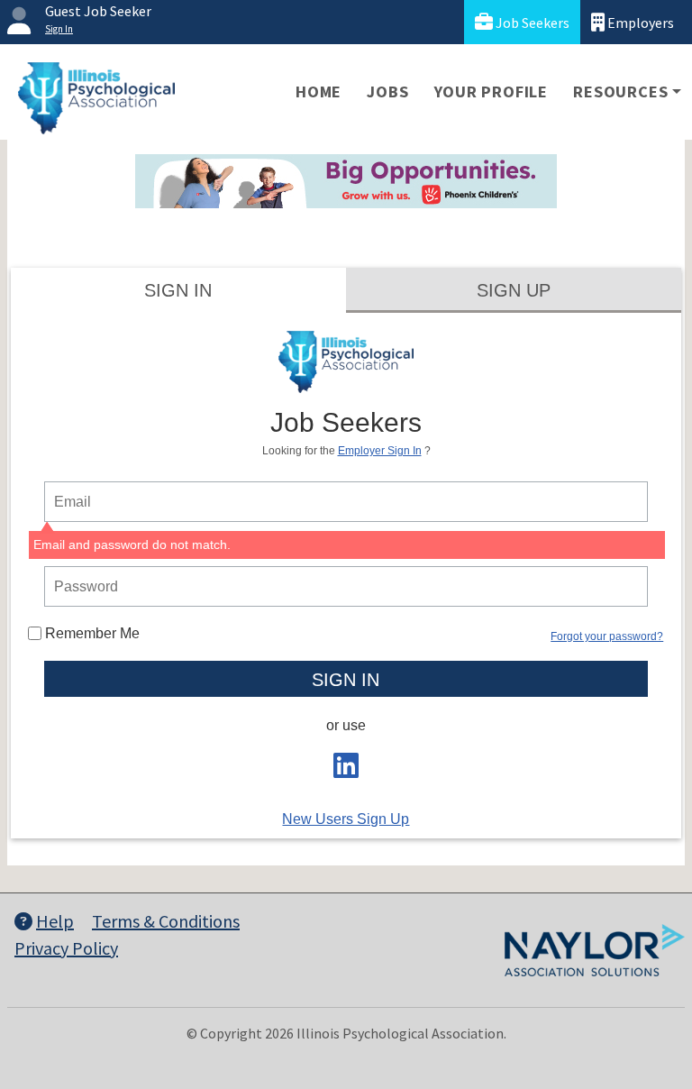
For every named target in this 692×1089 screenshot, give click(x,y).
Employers (639, 23)
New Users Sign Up (345, 819)
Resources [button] (620, 91)
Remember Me (90, 633)
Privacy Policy (66, 948)
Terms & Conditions (166, 921)
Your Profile (491, 91)
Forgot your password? (607, 636)
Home (318, 91)
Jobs (387, 91)
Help (55, 921)
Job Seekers (531, 23)
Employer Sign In (380, 450)
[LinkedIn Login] (346, 771)
